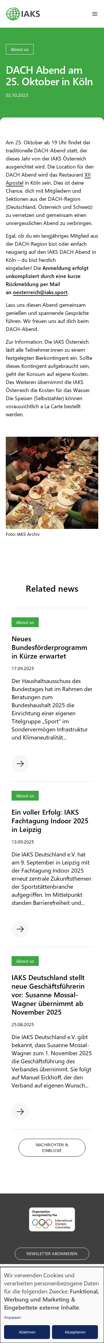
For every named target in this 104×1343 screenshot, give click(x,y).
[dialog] (52, 1305)
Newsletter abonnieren (52, 1253)
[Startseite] (23, 14)
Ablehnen (27, 1332)
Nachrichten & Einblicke (52, 1147)
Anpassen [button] (12, 1317)
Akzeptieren (75, 1332)
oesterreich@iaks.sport (40, 292)
